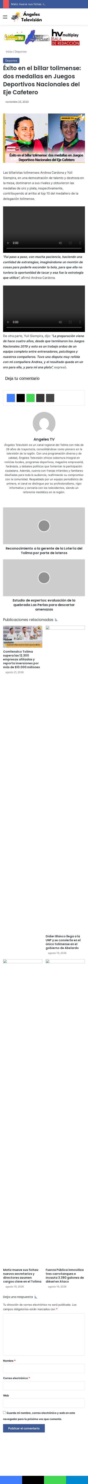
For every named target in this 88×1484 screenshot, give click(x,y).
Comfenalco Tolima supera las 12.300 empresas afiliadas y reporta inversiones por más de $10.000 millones (21, 659)
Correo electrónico (16, 1378)
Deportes (21, 51)
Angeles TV (44, 439)
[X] (21, 398)
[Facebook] (11, 398)
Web (6, 1395)
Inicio (8, 51)
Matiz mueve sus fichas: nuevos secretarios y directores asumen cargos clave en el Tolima (22, 1276)
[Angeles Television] (26, 16)
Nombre (9, 1360)
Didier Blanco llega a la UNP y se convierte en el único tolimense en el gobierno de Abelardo (63, 942)
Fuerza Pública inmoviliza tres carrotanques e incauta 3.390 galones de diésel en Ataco (65, 1276)
